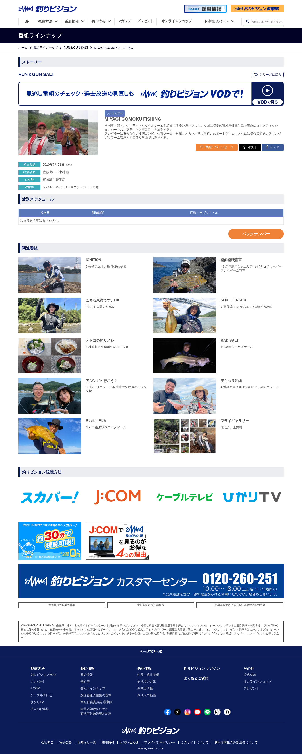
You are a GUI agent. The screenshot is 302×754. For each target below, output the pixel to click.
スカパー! (37, 681)
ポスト (252, 147)
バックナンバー (256, 234)
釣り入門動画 (146, 695)
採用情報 (108, 742)
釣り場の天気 (146, 681)
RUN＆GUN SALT (75, 47)
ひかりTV (37, 702)
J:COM (35, 688)
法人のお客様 (40, 709)
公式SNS (250, 674)
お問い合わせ (129, 742)
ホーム (23, 47)
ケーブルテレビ (41, 695)
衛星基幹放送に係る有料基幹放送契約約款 (240, 605)
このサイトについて (195, 742)
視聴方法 (38, 668)
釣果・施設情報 (148, 674)
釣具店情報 (145, 688)
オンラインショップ (257, 681)
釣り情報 (144, 668)
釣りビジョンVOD (43, 674)
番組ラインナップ (45, 47)
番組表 (85, 681)
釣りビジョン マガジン (202, 668)
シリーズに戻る (270, 74)
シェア (274, 147)
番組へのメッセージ (219, 147)
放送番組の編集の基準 (61, 605)
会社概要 (47, 742)
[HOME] (27, 21)
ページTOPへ (149, 651)
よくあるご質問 (196, 678)
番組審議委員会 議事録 (150, 605)
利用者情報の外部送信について (236, 742)
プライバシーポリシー (159, 742)
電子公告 (65, 742)
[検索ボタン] (247, 21)
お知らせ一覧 (86, 742)
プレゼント (251, 688)
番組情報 (87, 668)
